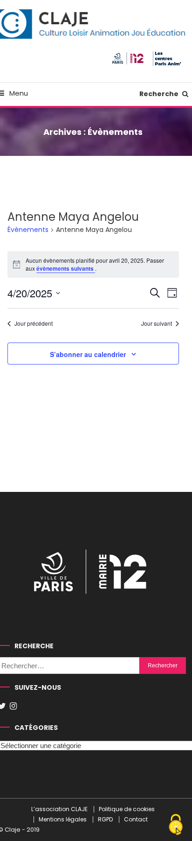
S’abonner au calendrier (88, 354)
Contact (136, 819)
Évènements (27, 229)
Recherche (159, 93)
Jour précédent (33, 323)
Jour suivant (156, 323)
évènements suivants (65, 268)
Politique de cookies (127, 809)
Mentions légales (63, 819)
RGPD (105, 819)
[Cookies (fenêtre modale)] (175, 825)
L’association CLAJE (59, 809)
